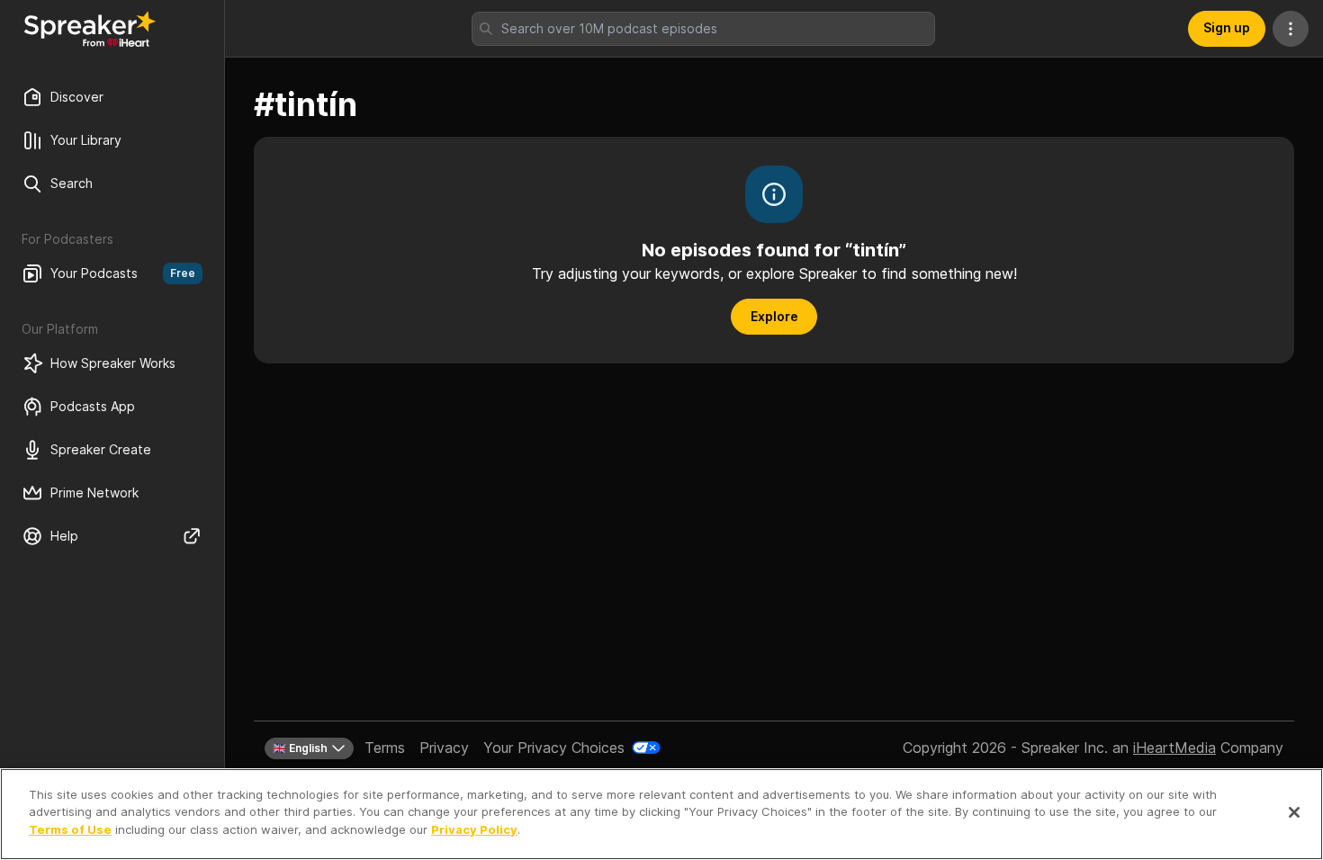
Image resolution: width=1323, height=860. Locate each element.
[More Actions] (1291, 29)
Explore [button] (774, 316)
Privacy (444, 748)
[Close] (1294, 812)
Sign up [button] (1226, 27)
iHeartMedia (1174, 748)
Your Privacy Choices (554, 748)
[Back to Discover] (90, 29)
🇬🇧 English (300, 748)
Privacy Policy (474, 829)
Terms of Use (70, 829)
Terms (384, 748)
